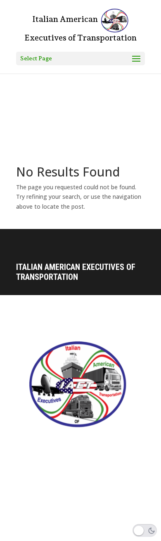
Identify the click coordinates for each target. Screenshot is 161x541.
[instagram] (40, 534)
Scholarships (34, 495)
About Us (28, 466)
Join (22, 510)
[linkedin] (57, 534)
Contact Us (30, 451)
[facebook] (22, 534)
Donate (25, 480)
